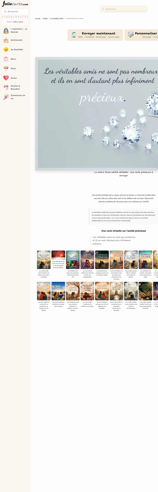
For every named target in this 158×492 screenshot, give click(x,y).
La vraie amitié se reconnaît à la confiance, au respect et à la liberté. (43, 306)
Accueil (37, 18)
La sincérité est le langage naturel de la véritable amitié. (102, 273)
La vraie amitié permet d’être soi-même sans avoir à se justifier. (44, 274)
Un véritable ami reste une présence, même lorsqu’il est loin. (73, 274)
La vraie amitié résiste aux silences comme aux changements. (87, 274)
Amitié (45, 18)
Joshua (20, 22)
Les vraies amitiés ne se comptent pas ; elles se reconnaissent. (131, 305)
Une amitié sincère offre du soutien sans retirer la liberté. (131, 274)
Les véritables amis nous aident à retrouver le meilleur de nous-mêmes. (73, 306)
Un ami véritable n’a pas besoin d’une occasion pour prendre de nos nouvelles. (116, 275)
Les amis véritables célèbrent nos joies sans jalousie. (58, 304)
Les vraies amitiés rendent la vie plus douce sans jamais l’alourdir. (145, 305)
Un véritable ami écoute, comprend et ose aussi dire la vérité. (145, 274)
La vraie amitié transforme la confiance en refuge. (87, 304)
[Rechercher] (103, 9)
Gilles (15, 22)
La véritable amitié (56, 18)
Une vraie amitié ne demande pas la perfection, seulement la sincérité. (116, 306)
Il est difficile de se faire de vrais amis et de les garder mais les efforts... (58, 265)
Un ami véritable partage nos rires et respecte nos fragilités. (102, 305)
